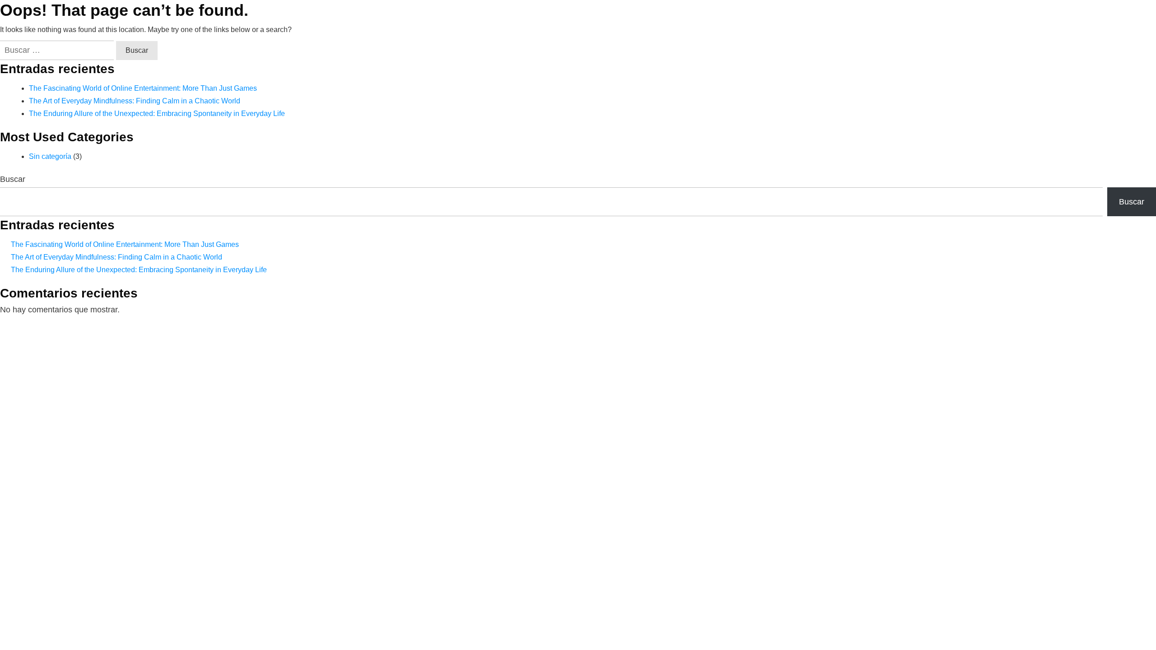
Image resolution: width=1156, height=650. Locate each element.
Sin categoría (50, 156)
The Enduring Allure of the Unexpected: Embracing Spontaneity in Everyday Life (157, 113)
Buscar (12, 179)
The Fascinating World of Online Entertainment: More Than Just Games (143, 88)
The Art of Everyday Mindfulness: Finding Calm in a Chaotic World (134, 101)
